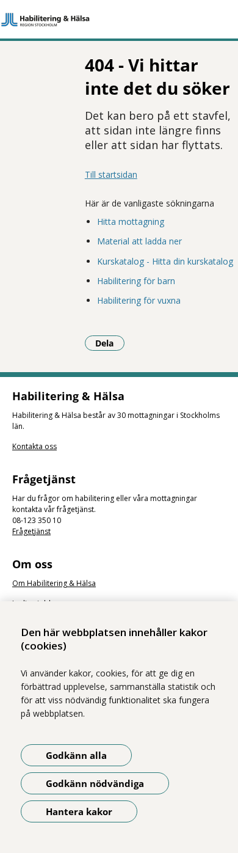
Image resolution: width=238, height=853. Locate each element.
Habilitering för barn (136, 281)
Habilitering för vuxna (139, 300)
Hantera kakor (79, 811)
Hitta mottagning (130, 221)
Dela (109, 343)
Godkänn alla (76, 755)
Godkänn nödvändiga (95, 783)
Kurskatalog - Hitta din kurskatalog (165, 261)
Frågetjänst (31, 531)
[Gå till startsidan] (119, 19)
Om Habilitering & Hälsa (54, 583)
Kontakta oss (34, 446)
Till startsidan (111, 174)
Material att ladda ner (139, 241)
